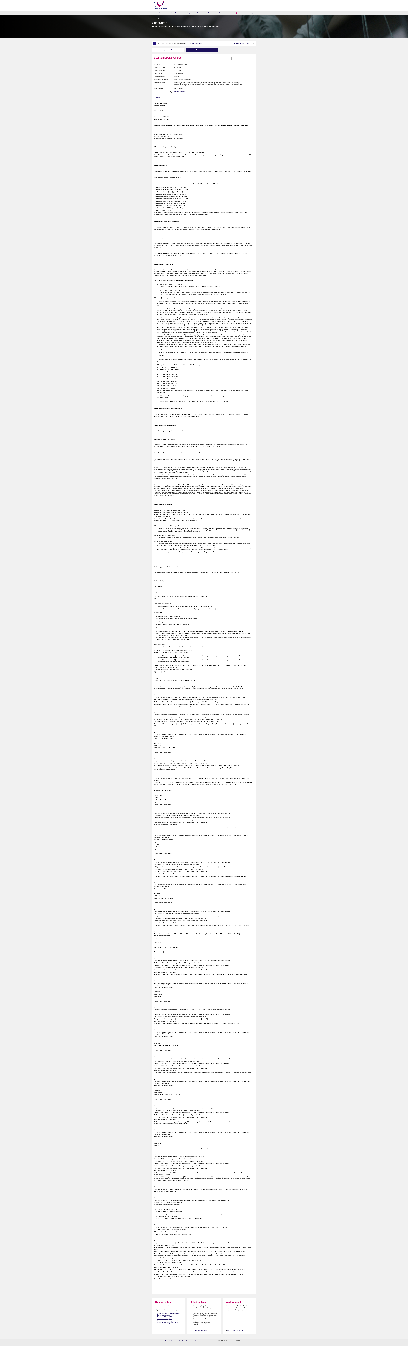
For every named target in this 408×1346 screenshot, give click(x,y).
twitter (242, 1341)
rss (229, 1341)
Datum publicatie (159, 70)
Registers (190, 13)
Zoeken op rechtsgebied (164, 1319)
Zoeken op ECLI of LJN (164, 1317)
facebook (244, 1341)
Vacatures (191, 1340)
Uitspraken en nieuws (178, 13)
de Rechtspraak (200, 13)
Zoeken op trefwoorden (164, 1315)
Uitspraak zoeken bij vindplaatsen (167, 1323)
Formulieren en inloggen (246, 13)
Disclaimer (202, 1340)
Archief (197, 1340)
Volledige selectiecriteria (199, 1330)
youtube (253, 1341)
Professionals (212, 13)
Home (155, 13)
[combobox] (242, 58)
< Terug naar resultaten (202, 50)
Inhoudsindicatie (159, 82)
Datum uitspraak (159, 67)
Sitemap (162, 1340)
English (157, 1340)
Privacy (166, 1340)
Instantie (157, 64)
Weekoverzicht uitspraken (235, 1330)
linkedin (250, 1341)
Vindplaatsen (158, 88)
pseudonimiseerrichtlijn (195, 43)
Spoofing (186, 1340)
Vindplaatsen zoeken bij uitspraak (167, 1321)
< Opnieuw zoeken (168, 50)
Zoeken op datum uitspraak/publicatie (168, 1313)
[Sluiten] (253, 43)
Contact (221, 13)
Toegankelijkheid (178, 1340)
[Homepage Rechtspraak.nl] (159, 5)
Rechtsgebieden (159, 76)
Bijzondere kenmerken (161, 79)
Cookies (171, 1340)
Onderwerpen (164, 13)
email (232, 1341)
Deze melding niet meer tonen (240, 43)
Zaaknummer (158, 73)
